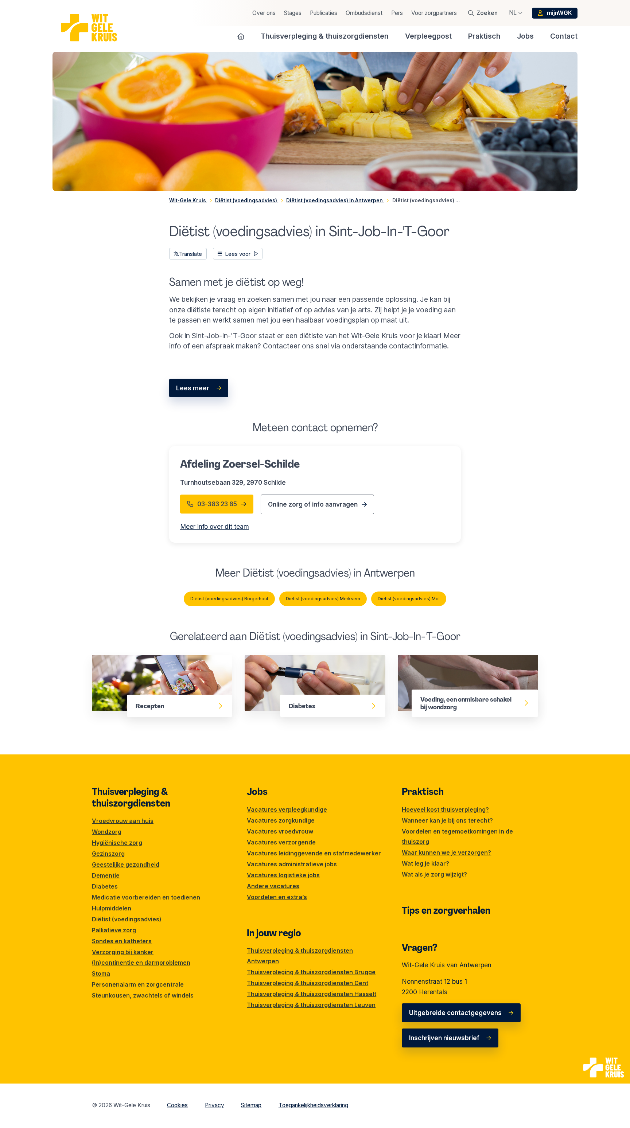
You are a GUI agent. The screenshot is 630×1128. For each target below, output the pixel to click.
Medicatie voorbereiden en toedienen (146, 897)
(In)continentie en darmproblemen (141, 962)
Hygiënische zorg (117, 842)
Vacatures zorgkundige (281, 820)
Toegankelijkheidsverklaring (313, 1105)
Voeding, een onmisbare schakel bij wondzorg (452, 665)
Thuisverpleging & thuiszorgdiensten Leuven (311, 1004)
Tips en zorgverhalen (446, 910)
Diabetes (258, 660)
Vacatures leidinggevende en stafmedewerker (314, 853)
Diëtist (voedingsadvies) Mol (409, 598)
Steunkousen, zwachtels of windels (143, 995)
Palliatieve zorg (114, 930)
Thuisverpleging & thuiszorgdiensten (131, 797)
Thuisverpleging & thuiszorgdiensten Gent (307, 983)
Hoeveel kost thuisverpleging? (445, 809)
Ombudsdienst (364, 12)
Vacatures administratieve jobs (292, 864)
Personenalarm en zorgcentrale (138, 984)
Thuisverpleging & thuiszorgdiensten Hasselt (311, 994)
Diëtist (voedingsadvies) (127, 919)
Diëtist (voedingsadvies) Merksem (323, 598)
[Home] (241, 36)
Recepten (107, 660)
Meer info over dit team (214, 526)
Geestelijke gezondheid (125, 864)
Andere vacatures (273, 886)
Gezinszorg (108, 853)
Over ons (264, 12)
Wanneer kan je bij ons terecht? (447, 820)
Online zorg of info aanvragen (313, 504)
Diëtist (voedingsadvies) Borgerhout (229, 598)
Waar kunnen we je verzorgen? (446, 852)
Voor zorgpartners (434, 12)
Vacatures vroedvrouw (280, 831)
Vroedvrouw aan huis (122, 820)
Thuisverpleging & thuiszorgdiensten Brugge (311, 972)
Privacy (214, 1105)
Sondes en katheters (122, 941)
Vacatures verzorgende (281, 842)
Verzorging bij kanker (122, 952)
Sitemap (251, 1105)
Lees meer (192, 388)
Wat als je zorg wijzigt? (434, 874)
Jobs (257, 791)
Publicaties (323, 12)
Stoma (101, 973)
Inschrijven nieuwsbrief (444, 1038)
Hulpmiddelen (111, 908)
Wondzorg (106, 831)
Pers (397, 12)
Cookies (177, 1105)
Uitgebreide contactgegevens (455, 1012)
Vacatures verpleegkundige (287, 809)
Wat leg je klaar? (425, 863)
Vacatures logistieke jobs (283, 875)
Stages (293, 12)
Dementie (106, 875)
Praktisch (423, 791)
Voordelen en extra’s (277, 897)
